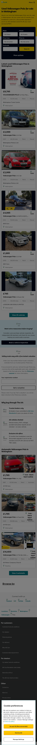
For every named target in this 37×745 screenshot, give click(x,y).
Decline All (18, 733)
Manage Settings (18, 739)
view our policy (9, 721)
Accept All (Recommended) (18, 726)
